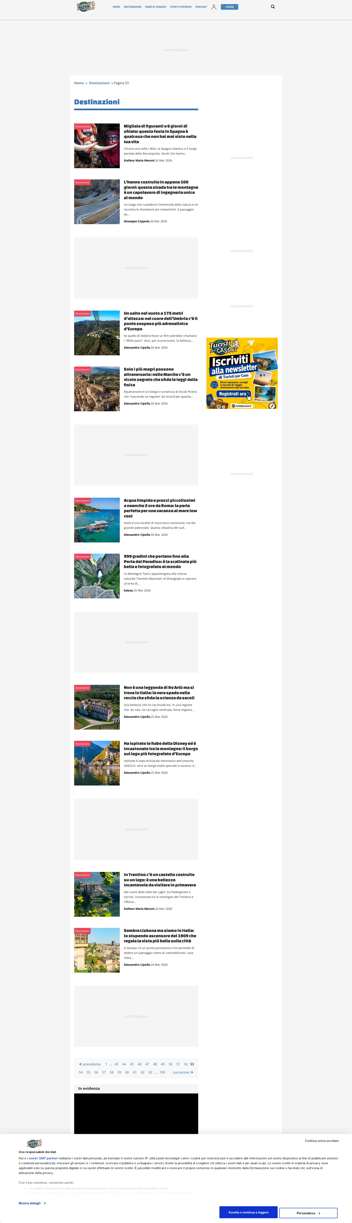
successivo (181, 1072)
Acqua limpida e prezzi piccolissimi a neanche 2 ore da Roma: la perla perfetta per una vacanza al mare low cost (160, 508)
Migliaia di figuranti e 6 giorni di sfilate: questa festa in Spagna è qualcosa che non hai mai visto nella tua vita (160, 133)
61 (135, 1072)
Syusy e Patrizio (181, 7)
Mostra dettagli (30, 1203)
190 (162, 1072)
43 (116, 1064)
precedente (92, 1064)
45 (132, 1064)
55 (88, 1072)
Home (79, 83)
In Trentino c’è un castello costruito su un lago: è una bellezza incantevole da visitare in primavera (160, 879)
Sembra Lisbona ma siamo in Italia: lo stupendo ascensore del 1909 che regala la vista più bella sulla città (160, 935)
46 (139, 1064)
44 (124, 1064)
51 (178, 1064)
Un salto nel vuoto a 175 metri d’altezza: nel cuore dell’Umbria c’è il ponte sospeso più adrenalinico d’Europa (161, 321)
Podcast (201, 7)
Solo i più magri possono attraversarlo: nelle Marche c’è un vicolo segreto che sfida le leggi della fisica (161, 377)
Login (230, 7)
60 (127, 1072)
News (116, 7)
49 (163, 1064)
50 (170, 1064)
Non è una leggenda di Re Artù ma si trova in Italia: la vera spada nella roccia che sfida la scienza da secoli (159, 692)
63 (150, 1072)
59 (119, 1072)
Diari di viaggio (155, 7)
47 (147, 1064)
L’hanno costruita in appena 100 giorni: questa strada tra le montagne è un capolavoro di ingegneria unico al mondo (161, 189)
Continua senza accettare (322, 1140)
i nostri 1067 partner (42, 1158)
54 (80, 1072)
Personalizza (306, 1213)
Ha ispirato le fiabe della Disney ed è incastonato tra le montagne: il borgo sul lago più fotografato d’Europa (161, 748)
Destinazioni (133, 7)
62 (142, 1072)
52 (186, 1064)
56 (96, 1072)
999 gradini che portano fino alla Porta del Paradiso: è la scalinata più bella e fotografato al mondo (160, 561)
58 (111, 1072)
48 (155, 1064)
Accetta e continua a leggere (248, 1212)
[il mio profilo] (214, 9)
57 (104, 1072)
